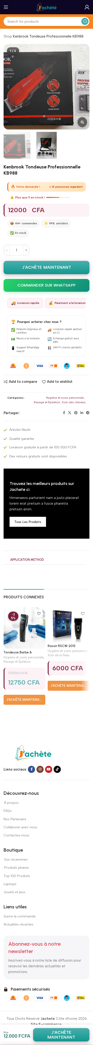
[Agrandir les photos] (82, 122)
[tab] (27, 560)
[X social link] (70, 413)
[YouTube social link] (48, 769)
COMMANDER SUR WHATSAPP (46, 285)
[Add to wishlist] (39, 613)
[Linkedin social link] (82, 413)
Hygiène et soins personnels (65, 397)
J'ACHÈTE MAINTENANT (46, 267)
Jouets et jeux (14, 892)
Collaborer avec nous (20, 827)
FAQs (8, 811)
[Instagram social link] (40, 769)
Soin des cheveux (74, 402)
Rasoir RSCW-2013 (61, 646)
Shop (8, 36)
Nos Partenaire (15, 819)
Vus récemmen (16, 860)
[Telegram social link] (88, 413)
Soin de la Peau (58, 655)
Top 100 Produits (17, 876)
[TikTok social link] (57, 769)
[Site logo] (46, 7)
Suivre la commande (20, 916)
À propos (11, 803)
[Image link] (33, 753)
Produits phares (16, 868)
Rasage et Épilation (47, 402)
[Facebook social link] (64, 413)
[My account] (87, 7)
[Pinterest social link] (76, 413)
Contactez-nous (17, 835)
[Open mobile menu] (6, 7)
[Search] (84, 21)
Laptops (10, 884)
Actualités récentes (18, 924)
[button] (8, 86)
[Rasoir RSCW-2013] (68, 624)
